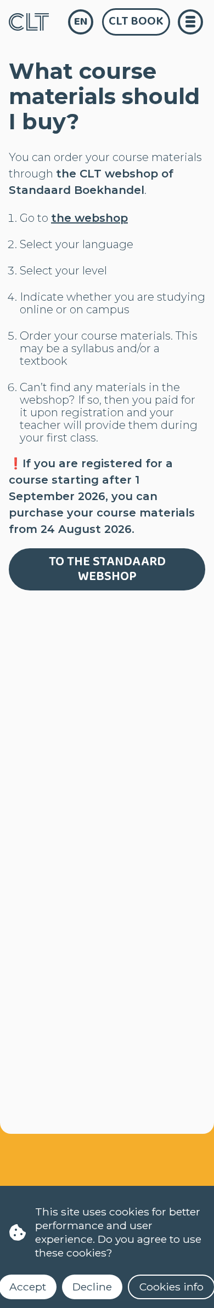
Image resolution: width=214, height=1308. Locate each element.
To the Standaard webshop (107, 569)
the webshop (89, 218)
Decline (92, 1286)
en (81, 22)
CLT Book (136, 21)
